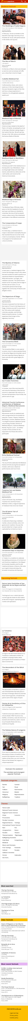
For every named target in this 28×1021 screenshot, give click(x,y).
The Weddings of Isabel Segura (13, 26)
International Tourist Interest (11, 825)
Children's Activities (8, 852)
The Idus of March (9, 61)
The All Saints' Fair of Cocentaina (10, 512)
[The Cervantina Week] (14, 331)
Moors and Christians (8, 845)
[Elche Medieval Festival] (14, 446)
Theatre (16, 832)
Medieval (5, 842)
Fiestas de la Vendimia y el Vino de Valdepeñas (13, 704)
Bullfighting (5, 797)
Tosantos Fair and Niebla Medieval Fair (11, 491)
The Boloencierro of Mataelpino (12, 995)
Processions (6, 818)
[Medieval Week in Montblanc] (14, 149)
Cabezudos (17, 855)
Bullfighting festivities (9, 837)
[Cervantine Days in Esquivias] (14, 541)
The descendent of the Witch (13, 667)
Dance (16, 830)
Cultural (4, 850)
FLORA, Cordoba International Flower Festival (11, 969)
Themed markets (7, 835)
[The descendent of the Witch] (14, 680)
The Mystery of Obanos (10, 263)
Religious (5, 794)
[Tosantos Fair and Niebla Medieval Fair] (14, 481)
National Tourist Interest (10, 810)
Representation (19, 794)
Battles (4, 784)
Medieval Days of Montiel (11, 118)
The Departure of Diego (11, 296)
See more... (5, 857)
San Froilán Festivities (10, 381)
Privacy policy (14, 1015)
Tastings (17, 823)
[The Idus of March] (14, 52)
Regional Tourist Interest (10, 813)
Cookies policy (14, 1018)
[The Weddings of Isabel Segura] (14, 16)
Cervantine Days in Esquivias (13, 550)
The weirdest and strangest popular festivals (14, 773)
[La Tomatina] (14, 644)
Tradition (17, 797)
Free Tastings (6, 847)
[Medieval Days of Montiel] (14, 108)
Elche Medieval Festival (10, 455)
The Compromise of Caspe (12, 223)
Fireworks (17, 847)
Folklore (4, 789)
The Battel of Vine (7, 910)
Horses (4, 855)
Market (16, 792)
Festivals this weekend (14, 769)
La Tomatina (6, 631)
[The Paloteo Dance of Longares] (14, 743)
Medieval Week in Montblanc (13, 158)
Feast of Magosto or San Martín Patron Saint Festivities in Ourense (13, 924)
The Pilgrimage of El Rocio (10, 904)
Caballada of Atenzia (8, 953)
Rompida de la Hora (8, 944)
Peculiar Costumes (8, 820)
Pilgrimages (18, 835)
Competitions (18, 840)
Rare (3, 827)
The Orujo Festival (7, 987)
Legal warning (14, 1013)
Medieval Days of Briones (11, 199)
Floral (16, 787)
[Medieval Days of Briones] (14, 189)
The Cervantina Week (10, 342)
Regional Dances (7, 823)
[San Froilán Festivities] (14, 371)
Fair (3, 787)
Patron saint (6, 808)
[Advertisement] (14, 254)
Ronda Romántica (7, 978)
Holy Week (5, 840)
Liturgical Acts (6, 830)
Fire (15, 827)
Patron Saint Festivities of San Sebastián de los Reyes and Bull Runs (14, 585)
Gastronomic (18, 789)
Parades (4, 832)
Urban (4, 815)
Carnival (16, 784)
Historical (5, 792)
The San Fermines (7, 890)
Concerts (17, 815)
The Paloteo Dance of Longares (13, 730)
